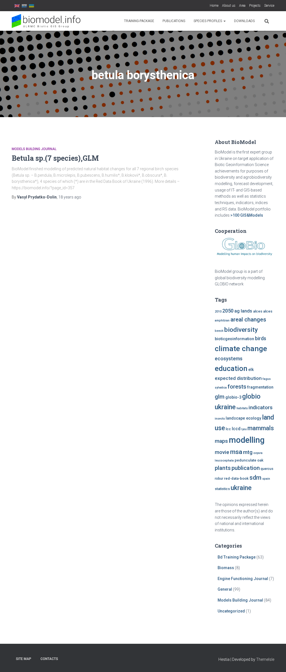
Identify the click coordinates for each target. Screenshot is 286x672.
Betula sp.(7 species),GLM (55, 158)
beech (219, 331)
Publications (174, 21)
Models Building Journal (34, 149)
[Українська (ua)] (31, 6)
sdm (255, 477)
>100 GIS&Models (246, 215)
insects (220, 418)
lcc (228, 429)
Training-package (139, 21)
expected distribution (238, 378)
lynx (244, 429)
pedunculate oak (249, 460)
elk (251, 369)
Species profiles (208, 21)
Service (269, 6)
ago (69, 197)
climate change (241, 348)
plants (223, 468)
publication (246, 468)
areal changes (248, 319)
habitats (242, 408)
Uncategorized (231, 611)
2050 (227, 311)
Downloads (244, 21)
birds (260, 338)
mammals (260, 428)
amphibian (222, 320)
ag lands (243, 311)
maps (221, 441)
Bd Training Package (237, 557)
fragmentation (260, 387)
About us (228, 6)
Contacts (49, 659)
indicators (261, 407)
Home (214, 6)
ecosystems (228, 358)
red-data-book (236, 478)
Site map (23, 659)
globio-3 (233, 397)
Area (242, 6)
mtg (247, 452)
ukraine (241, 488)
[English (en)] (17, 6)
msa (236, 452)
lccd (236, 428)
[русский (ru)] (24, 6)
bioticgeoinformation (234, 339)
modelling (246, 440)
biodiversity (241, 329)
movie (222, 452)
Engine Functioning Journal (243, 578)
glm (220, 396)
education (231, 368)
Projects (255, 6)
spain (266, 479)
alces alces (262, 311)
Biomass (226, 567)
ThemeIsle (265, 659)
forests (237, 386)
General (225, 589)
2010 (218, 311)
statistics (222, 489)
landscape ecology (243, 418)
